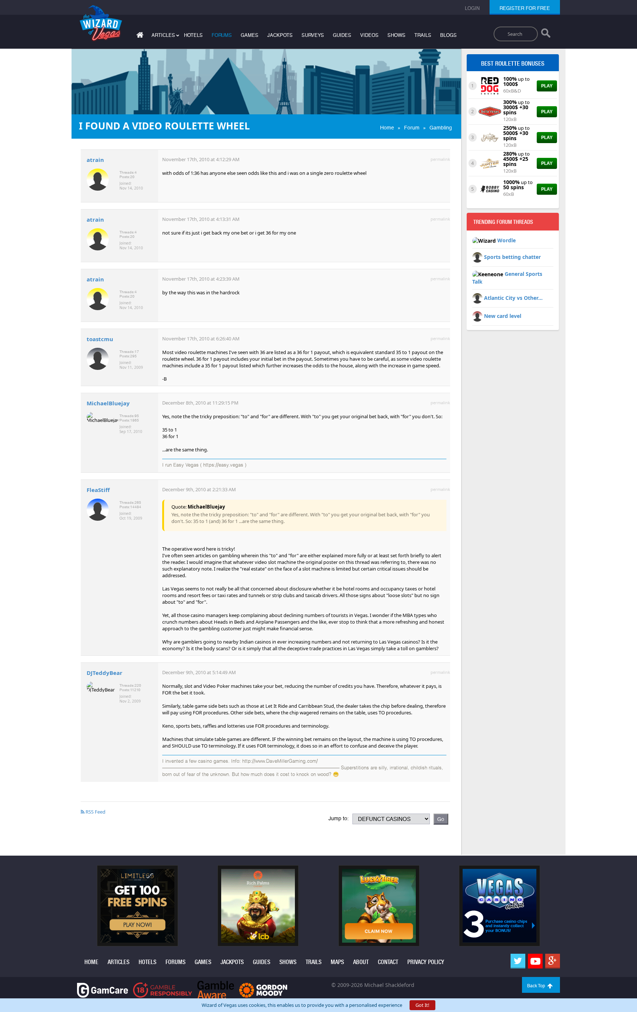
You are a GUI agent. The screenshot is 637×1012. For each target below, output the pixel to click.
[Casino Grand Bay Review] (490, 137)
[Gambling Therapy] (263, 989)
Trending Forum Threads (503, 222)
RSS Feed (94, 811)
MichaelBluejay (108, 403)
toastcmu (100, 339)
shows (396, 35)
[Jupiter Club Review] (490, 162)
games (249, 35)
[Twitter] (518, 961)
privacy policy (425, 962)
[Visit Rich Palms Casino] (258, 905)
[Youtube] (535, 961)
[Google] (552, 961)
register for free (524, 8)
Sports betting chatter (512, 256)
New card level (502, 315)
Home (387, 128)
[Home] (139, 36)
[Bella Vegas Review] (490, 111)
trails (422, 35)
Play (547, 86)
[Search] (546, 34)
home (91, 962)
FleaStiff (98, 489)
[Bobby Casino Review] (490, 188)
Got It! (422, 1005)
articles (118, 962)
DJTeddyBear (104, 672)
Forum (412, 128)
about (361, 962)
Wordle (506, 240)
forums (222, 35)
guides (342, 35)
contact (388, 962)
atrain (95, 159)
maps (337, 962)
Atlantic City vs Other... (513, 297)
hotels (193, 35)
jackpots (280, 35)
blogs (448, 35)
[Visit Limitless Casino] (137, 905)
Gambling (440, 128)
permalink (440, 159)
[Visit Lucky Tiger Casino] (379, 905)
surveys (313, 35)
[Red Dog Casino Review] (490, 85)
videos (369, 35)
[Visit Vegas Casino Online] (499, 905)
